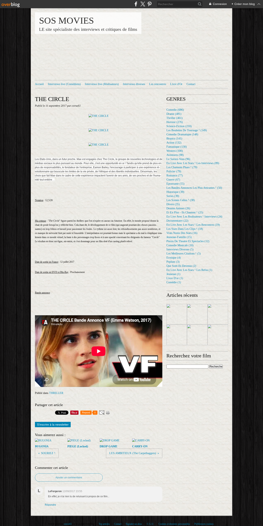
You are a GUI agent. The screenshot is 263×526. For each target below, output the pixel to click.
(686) (175, 109)
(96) (178, 159)
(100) (174, 150)
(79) (181, 167)
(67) (173, 179)
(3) (173, 261)
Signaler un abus (134, 524)
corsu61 (68, 524)
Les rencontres (157, 84)
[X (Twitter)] (142, 4)
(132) (173, 142)
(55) (175, 183)
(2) (181, 265)
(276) (174, 122)
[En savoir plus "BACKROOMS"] (197, 335)
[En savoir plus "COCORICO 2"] (176, 314)
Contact (191, 84)
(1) (189, 270)
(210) (179, 126)
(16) (181, 233)
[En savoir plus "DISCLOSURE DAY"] (218, 314)
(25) (184, 212)
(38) (180, 200)
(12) (187, 241)
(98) (175, 155)
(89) (192, 163)
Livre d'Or (176, 84)
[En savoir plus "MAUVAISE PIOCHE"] (197, 314)
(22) (177, 220)
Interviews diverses (134, 84)
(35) (173, 204)
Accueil (39, 84)
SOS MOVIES (66, 20)
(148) (182, 134)
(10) (180, 245)
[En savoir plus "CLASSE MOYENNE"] (176, 335)
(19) (193, 224)
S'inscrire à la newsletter (53, 424)
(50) (194, 187)
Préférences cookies (204, 524)
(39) (175, 191)
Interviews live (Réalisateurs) (102, 84)
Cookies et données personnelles (174, 524)
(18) (184, 228)
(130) (176, 146)
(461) (174, 118)
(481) (173, 113)
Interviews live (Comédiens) (64, 84)
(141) (174, 138)
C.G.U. (150, 524)
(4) (173, 257)
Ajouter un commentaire (68, 477)
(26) (178, 208)
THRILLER (56, 393)
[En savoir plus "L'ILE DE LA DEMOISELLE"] (218, 335)
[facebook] (135, 4)
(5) (180, 249)
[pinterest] (149, 4)
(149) (186, 130)
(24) (194, 216)
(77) (174, 175)
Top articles (104, 524)
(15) (179, 237)
